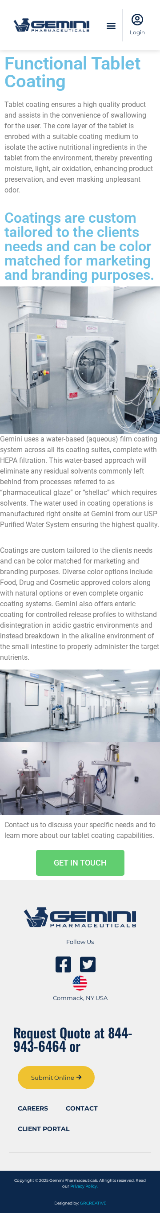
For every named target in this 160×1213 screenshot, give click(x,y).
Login (137, 32)
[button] (111, 25)
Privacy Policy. (84, 1186)
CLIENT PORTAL (43, 1129)
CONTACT (82, 1108)
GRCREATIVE (93, 1203)
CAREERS (33, 1108)
